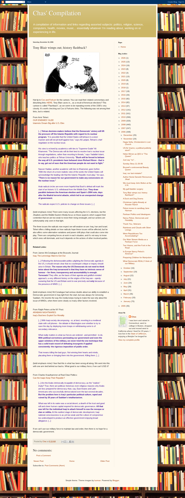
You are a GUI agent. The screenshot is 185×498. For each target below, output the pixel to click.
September (129, 272)
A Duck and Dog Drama (133, 198)
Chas (134, 317)
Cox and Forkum (48, 100)
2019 (123, 84)
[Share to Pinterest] (73, 441)
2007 (123, 128)
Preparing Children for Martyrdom (137, 257)
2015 (123, 99)
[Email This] (62, 441)
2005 (123, 306)
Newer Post (38, 461)
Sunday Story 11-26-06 (133, 164)
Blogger (116, 480)
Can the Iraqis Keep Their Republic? (49, 378)
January (127, 301)
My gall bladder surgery (133, 189)
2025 (123, 62)
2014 (123, 102)
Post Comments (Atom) (55, 465)
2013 (123, 106)
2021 (123, 76)
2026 (123, 58)
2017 (123, 91)
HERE (49, 103)
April (126, 290)
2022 (123, 73)
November (128, 139)
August (127, 275)
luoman (97, 480)
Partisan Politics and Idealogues (136, 214)
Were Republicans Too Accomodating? (132, 234)
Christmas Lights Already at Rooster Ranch (134, 203)
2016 (123, 95)
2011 (123, 113)
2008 (123, 124)
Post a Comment (43, 455)
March (126, 294)
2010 (123, 117)
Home (71, 461)
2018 (123, 87)
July (125, 279)
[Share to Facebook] (70, 441)
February (128, 297)
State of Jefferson (138, 334)
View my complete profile (129, 340)
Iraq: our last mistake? (132, 173)
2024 (123, 65)
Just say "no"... (129, 160)
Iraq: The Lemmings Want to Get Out (49, 256)
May (126, 286)
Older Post (104, 461)
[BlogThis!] (65, 441)
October (127, 268)
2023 (123, 69)
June (126, 283)
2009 (123, 121)
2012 (123, 110)
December (128, 135)
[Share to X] (67, 441)
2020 (123, 80)
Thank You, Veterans (132, 224)
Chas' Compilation (57, 12)
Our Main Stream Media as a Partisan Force (135, 240)
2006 (123, 132)
